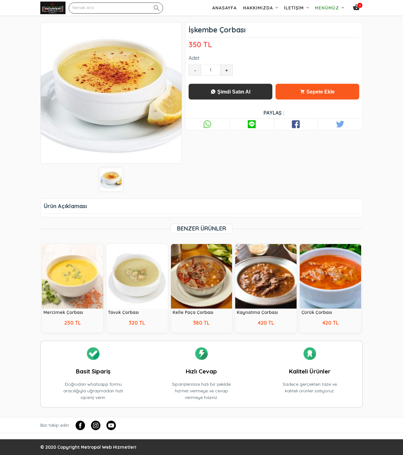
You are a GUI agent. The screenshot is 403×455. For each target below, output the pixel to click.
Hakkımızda (258, 8)
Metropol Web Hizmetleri (108, 447)
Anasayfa (224, 8)
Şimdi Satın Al (233, 91)
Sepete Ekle (320, 91)
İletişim (294, 8)
